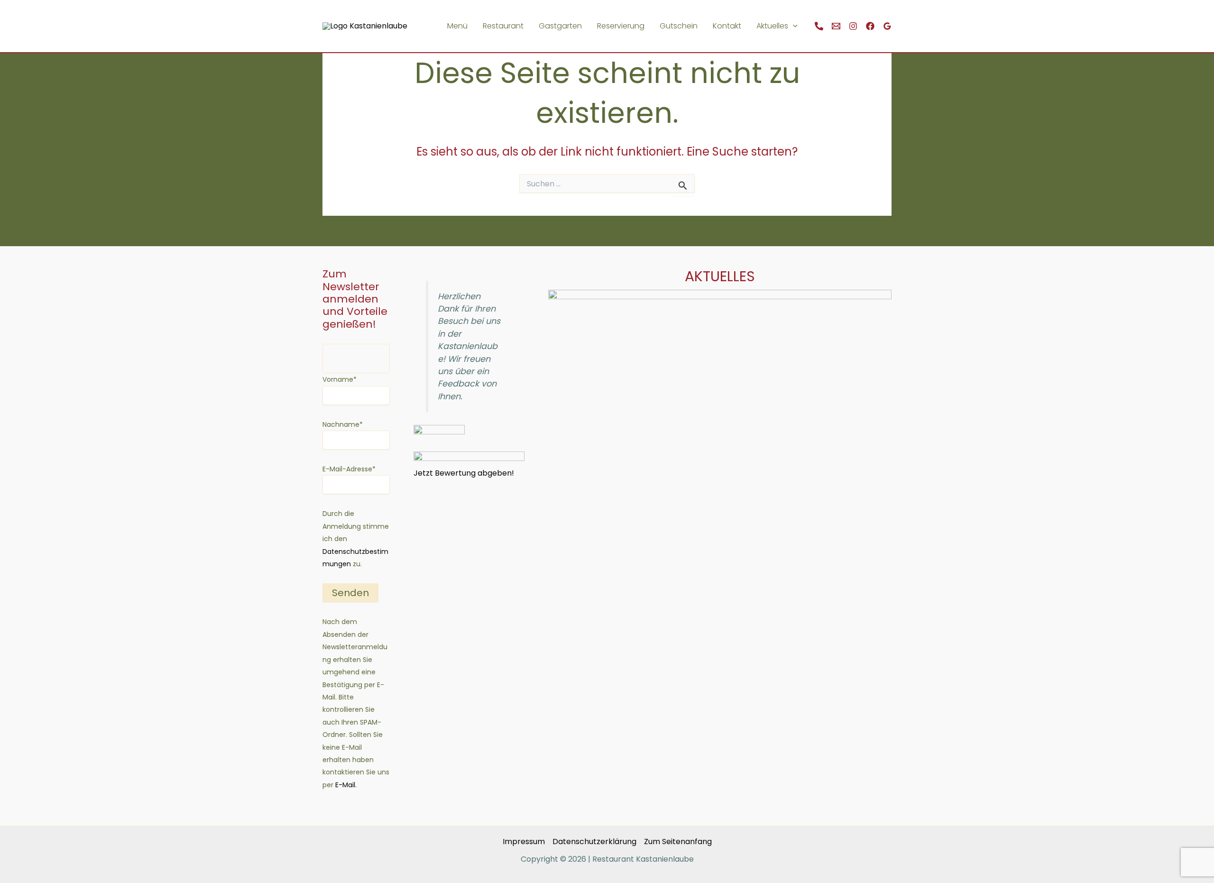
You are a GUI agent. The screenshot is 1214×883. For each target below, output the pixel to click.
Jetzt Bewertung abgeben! (464, 473)
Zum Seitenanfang (678, 841)
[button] (793, 26)
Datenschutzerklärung (594, 841)
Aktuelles (772, 25)
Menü (457, 25)
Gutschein (679, 25)
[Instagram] (853, 26)
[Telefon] (819, 26)
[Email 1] (836, 26)
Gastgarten (560, 25)
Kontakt (727, 25)
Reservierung (620, 25)
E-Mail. (345, 785)
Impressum (524, 841)
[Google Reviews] (887, 26)
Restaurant (503, 25)
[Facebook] (870, 26)
